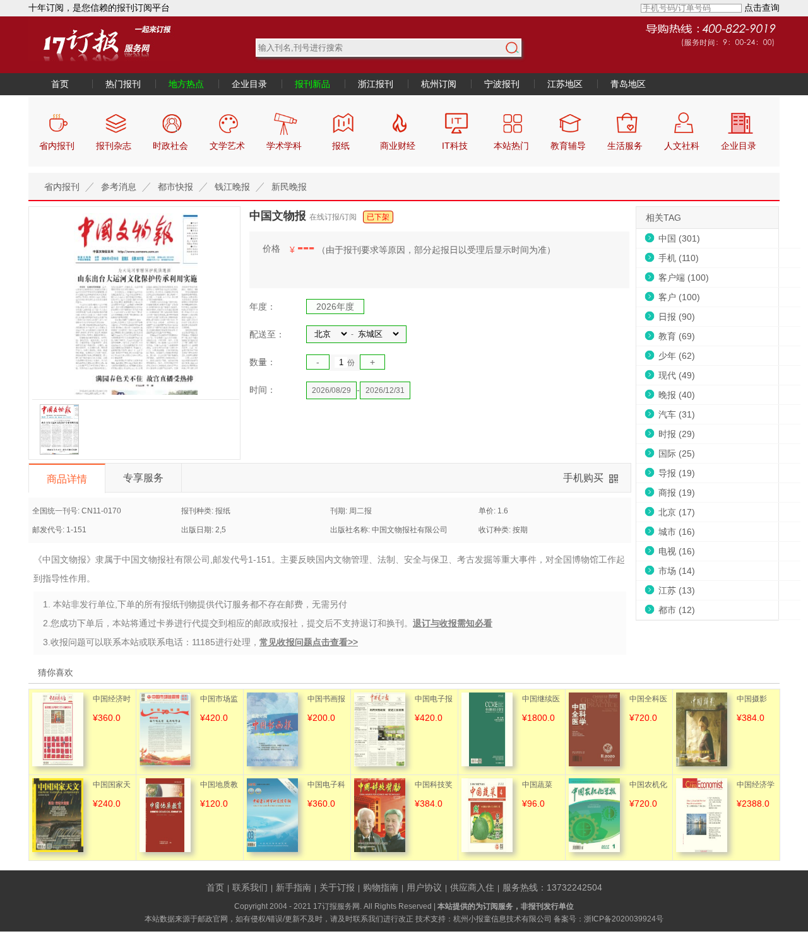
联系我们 (250, 887)
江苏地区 (565, 84)
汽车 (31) (676, 414)
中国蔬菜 (537, 784)
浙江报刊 (375, 84)
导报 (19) (676, 473)
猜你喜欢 (55, 672)
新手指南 (293, 887)
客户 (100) (679, 297)
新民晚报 (289, 187)
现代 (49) (676, 375)
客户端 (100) (683, 277)
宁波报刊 (502, 84)
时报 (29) (676, 434)
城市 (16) (676, 532)
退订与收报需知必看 (452, 623)
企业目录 (249, 84)
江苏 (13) (676, 590)
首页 (60, 84)
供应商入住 (472, 887)
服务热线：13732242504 (552, 887)
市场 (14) (676, 571)
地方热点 (186, 84)
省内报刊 (62, 187)
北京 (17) (676, 512)
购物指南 (380, 887)
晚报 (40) (676, 395)
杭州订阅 (438, 84)
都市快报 (175, 187)
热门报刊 (123, 84)
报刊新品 (312, 84)
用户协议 (424, 887)
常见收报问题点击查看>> (308, 642)
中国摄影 (752, 698)
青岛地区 (628, 84)
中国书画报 (326, 698)
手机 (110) (678, 258)
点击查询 (762, 8)
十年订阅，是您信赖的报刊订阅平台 (99, 8)
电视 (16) (676, 551)
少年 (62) (676, 356)
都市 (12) (676, 610)
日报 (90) (676, 317)
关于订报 (337, 887)
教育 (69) (676, 336)
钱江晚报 (232, 187)
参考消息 (118, 187)
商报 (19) (676, 493)
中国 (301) (679, 238)
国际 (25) (676, 453)
